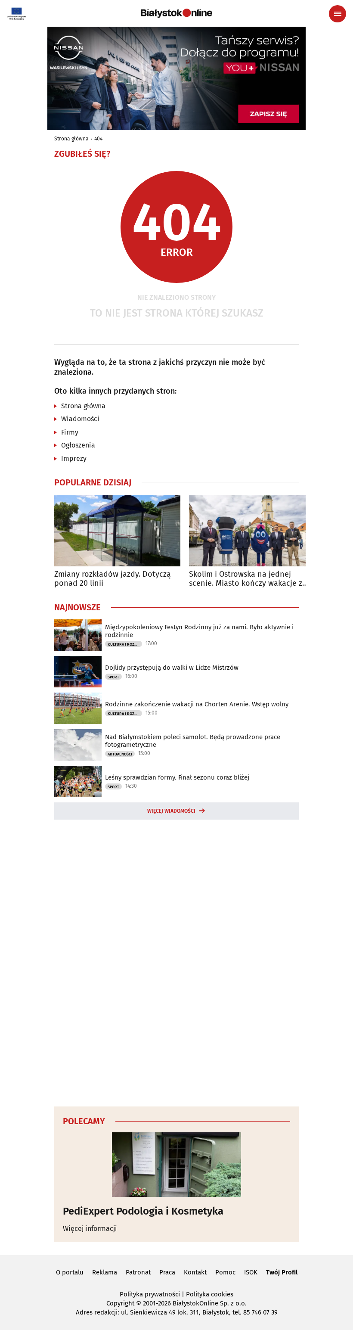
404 (98, 139)
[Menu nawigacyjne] (337, 13)
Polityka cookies (209, 1294)
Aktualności (120, 754)
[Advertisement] (176, 962)
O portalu (70, 1272)
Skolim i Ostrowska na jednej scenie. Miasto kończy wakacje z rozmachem (245, 579)
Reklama (104, 1272)
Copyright (120, 1303)
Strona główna (71, 139)
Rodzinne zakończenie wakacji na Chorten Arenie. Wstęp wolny (196, 704)
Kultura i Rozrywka (125, 644)
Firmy (69, 432)
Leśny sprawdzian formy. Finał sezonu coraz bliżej (177, 777)
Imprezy (74, 458)
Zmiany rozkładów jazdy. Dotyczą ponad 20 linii (112, 579)
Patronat (138, 1272)
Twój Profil (281, 1272)
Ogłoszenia (78, 445)
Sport (113, 677)
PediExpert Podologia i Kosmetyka (143, 1211)
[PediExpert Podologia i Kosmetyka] (176, 1164)
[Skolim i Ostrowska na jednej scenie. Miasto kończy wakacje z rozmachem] (252, 530)
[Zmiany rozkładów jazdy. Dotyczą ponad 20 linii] (117, 530)
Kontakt (195, 1272)
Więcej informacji (90, 1228)
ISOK (250, 1272)
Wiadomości (80, 419)
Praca (167, 1272)
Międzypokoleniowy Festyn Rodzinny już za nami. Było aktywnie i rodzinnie (199, 631)
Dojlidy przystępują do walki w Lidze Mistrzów (171, 667)
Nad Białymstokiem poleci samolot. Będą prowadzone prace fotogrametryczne (192, 741)
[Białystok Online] (176, 13)
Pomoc (225, 1272)
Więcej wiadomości (171, 811)
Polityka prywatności (150, 1294)
